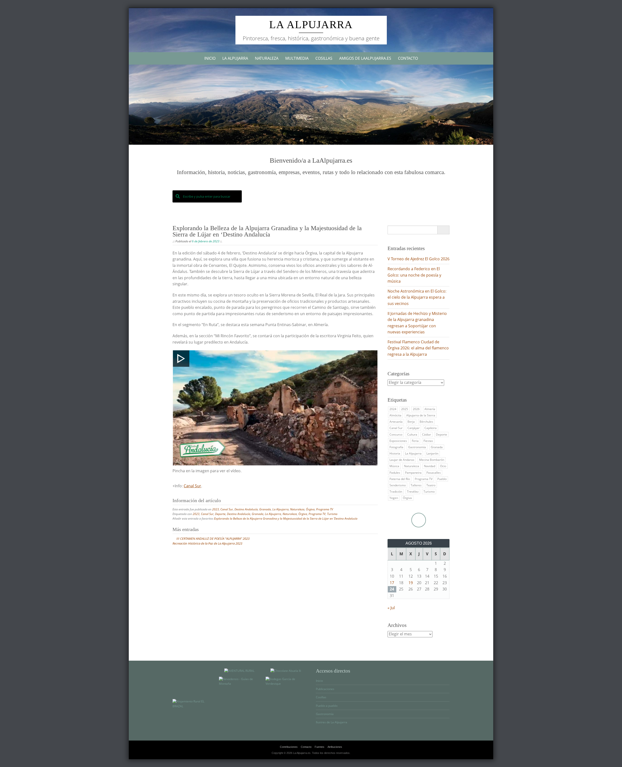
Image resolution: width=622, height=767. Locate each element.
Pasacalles (433, 473)
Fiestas (428, 441)
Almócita (395, 415)
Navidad (429, 466)
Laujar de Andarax (401, 460)
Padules (394, 473)
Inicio (210, 58)
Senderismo (397, 485)
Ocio (443, 466)
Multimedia (297, 58)
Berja (411, 422)
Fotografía (396, 447)
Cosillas (323, 58)
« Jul (391, 607)
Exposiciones (398, 441)
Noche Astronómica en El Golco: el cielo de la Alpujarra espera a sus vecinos (417, 297)
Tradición (395, 491)
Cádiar (426, 434)
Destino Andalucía (246, 509)
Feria (415, 441)
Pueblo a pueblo (326, 706)
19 (410, 582)
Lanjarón (432, 453)
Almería (429, 409)
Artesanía (396, 422)
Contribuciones (289, 746)
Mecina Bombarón (431, 460)
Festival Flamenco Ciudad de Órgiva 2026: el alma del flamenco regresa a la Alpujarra (418, 348)
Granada (265, 509)
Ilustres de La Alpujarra (331, 722)
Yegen (393, 498)
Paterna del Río (399, 479)
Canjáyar (413, 428)
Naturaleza (266, 58)
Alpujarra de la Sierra (420, 415)
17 (392, 582)
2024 (392, 409)
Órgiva (310, 509)
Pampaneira (413, 473)
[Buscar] (443, 230)
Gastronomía (417, 447)
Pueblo (442, 479)
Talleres (416, 485)
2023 (215, 509)
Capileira (430, 428)
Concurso (395, 434)
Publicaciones (325, 689)
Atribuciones (335, 746)
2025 (404, 409)
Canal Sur (192, 486)
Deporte (220, 514)
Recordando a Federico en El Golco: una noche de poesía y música (414, 275)
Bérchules (426, 422)
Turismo (332, 514)
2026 (416, 409)
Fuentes (319, 746)
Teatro (430, 485)
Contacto (408, 58)
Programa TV (324, 509)
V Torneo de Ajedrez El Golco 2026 (418, 258)
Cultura (412, 434)
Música (394, 466)
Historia (394, 453)
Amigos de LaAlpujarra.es (365, 58)
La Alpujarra (311, 25)
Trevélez (413, 491)
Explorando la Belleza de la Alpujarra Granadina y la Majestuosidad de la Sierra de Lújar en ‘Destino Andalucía (285, 518)
